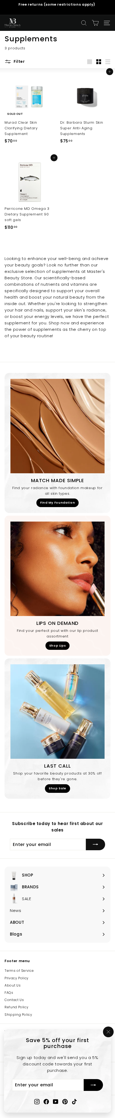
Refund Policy (16, 1007)
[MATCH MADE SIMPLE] (57, 426)
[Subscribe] (93, 1085)
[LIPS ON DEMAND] (57, 569)
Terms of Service (19, 970)
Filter (19, 61)
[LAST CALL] (57, 711)
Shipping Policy (18, 1014)
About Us (13, 985)
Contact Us (14, 1000)
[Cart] (95, 23)
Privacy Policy (17, 978)
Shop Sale (57, 788)
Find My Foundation (57, 502)
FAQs (9, 992)
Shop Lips (57, 645)
